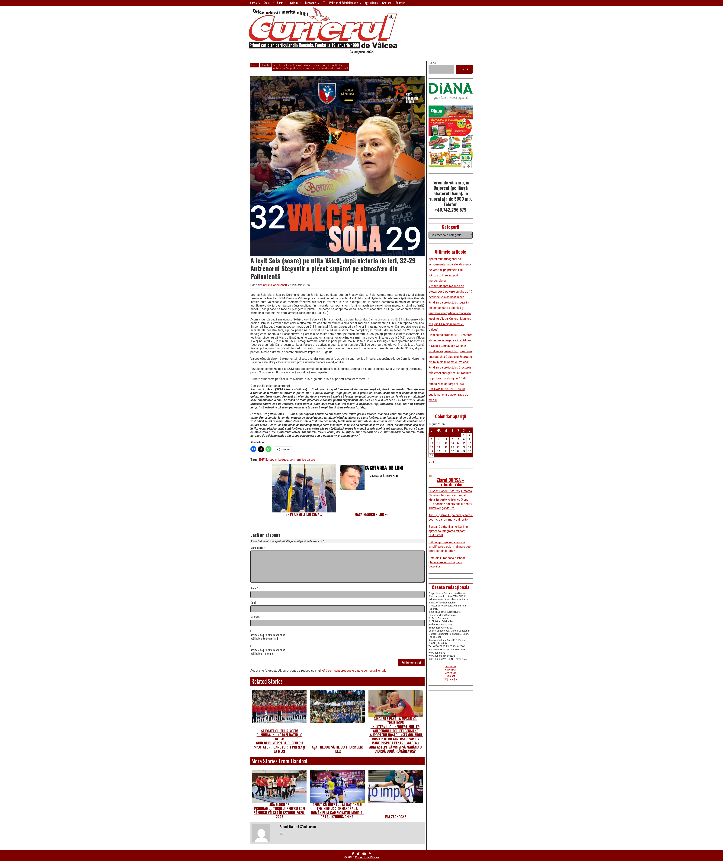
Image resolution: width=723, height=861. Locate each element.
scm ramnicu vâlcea (302, 459)
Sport (280, 3)
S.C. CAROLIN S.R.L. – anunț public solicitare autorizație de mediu (448, 394)
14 (458, 443)
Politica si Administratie (343, 3)
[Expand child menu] (259, 3)
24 (431, 451)
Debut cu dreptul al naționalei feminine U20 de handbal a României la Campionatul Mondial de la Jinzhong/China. (337, 810)
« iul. (432, 462)
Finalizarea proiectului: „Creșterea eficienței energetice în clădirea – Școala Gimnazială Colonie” (450, 340)
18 (438, 447)
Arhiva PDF (450, 669)
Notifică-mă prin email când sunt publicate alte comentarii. (267, 636)
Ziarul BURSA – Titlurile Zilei (450, 482)
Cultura (294, 3)
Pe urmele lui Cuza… (306, 514)
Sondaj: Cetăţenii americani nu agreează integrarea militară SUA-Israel (448, 531)
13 (452, 443)
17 (431, 447)
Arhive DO (450, 672)
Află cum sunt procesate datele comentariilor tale (354, 670)
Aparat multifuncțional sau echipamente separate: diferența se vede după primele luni (450, 264)
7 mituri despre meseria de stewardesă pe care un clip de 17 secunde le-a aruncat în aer (450, 291)
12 (446, 443)
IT (324, 3)
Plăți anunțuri (451, 679)
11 (438, 443)
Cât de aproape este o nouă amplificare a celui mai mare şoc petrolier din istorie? (450, 547)
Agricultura (371, 3)
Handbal (266, 65)
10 (431, 443)
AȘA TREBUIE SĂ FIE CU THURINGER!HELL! (337, 749)
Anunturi (401, 3)
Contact (386, 3)
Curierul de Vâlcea (367, 857)
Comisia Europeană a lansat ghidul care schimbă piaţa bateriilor (447, 562)
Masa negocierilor (369, 514)
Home (254, 65)
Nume (254, 588)
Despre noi (450, 666)
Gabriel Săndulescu (274, 285)
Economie (310, 3)
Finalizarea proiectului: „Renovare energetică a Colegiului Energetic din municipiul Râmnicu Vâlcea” (450, 356)
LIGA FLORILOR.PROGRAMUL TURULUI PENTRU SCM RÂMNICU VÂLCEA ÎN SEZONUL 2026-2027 (279, 810)
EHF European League (273, 459)
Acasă (253, 3)
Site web (255, 617)
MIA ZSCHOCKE (395, 816)
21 (458, 447)
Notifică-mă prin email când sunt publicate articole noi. (267, 651)
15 (464, 443)
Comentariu (257, 548)
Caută (432, 63)
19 (446, 447)
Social (266, 3)
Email (254, 602)
